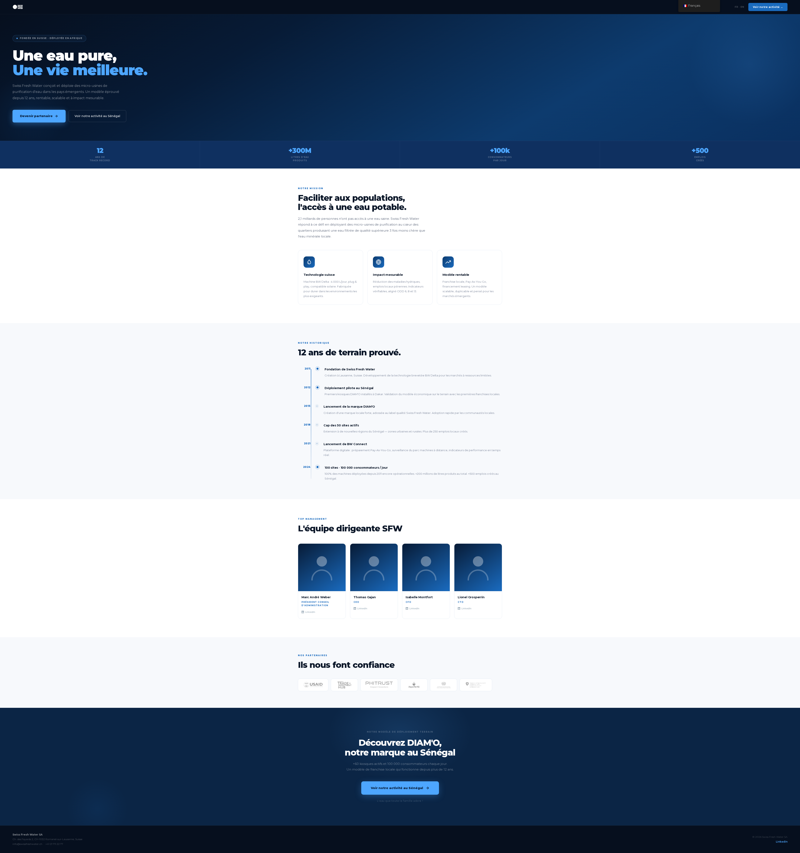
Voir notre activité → (768, 7)
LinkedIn (310, 612)
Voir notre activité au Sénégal (97, 116)
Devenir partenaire (36, 116)
